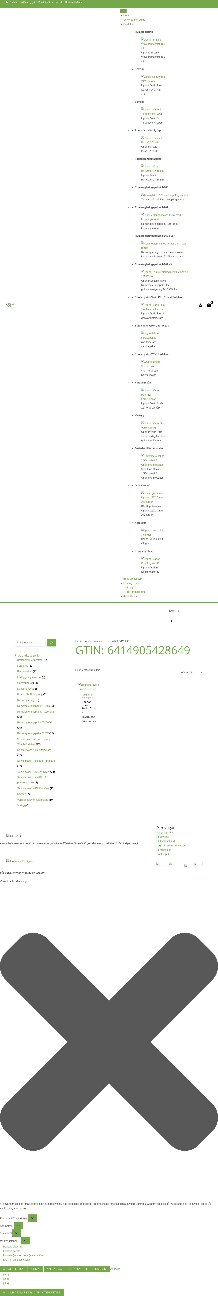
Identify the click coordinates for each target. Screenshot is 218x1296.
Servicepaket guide (134, 19)
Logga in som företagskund (171, 845)
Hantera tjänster (12, 1251)
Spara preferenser (88, 1269)
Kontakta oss (130, 596)
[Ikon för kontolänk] (200, 305)
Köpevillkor (162, 836)
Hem (126, 15)
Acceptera (13, 1269)
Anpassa (54, 1269)
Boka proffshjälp (132, 578)
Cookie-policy (164, 854)
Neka (35, 1269)
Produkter (128, 24)
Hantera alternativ (13, 1246)
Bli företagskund (136, 591)
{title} (6, 1274)
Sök (171, 611)
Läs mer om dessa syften (17, 1259)
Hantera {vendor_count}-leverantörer (23, 1255)
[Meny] (123, 11)
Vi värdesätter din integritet (32, 1292)
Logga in (132, 587)
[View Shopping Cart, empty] (209, 305)
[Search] (51, 642)
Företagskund (131, 583)
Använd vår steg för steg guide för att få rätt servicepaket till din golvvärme (44, 2)
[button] (109, 1042)
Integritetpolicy (164, 832)
